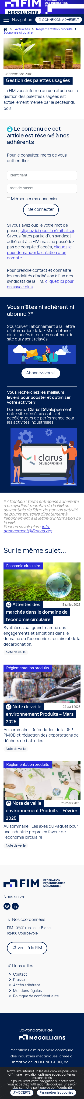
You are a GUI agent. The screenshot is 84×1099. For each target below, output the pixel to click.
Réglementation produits (54, 29)
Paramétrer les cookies (56, 1092)
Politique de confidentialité (36, 996)
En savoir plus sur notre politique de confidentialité (44, 1086)
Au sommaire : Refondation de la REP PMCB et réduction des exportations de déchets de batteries (42, 724)
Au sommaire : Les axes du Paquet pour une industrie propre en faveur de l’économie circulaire (42, 820)
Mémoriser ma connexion (34, 199)
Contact (20, 974)
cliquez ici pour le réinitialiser (47, 231)
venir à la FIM (29, 948)
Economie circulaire (18, 32)
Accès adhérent (26, 985)
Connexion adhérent (60, 19)
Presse (19, 980)
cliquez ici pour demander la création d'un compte (40, 252)
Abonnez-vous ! (41, 373)
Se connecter (41, 210)
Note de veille (16, 652)
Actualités (22, 29)
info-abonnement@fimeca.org (28, 529)
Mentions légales (27, 991)
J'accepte (22, 1092)
